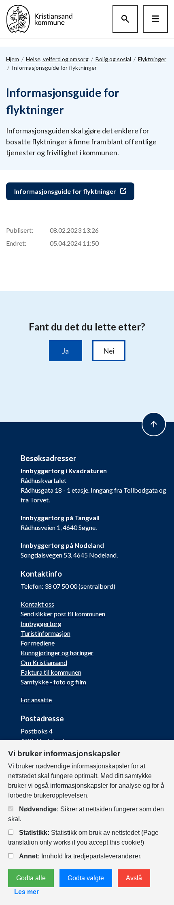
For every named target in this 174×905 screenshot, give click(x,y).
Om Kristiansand (44, 662)
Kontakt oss (37, 604)
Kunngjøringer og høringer (57, 652)
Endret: (16, 243)
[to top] (154, 424)
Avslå (134, 878)
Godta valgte (86, 878)
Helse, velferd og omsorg (57, 59)
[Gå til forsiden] (39, 18)
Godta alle (31, 878)
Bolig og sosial (113, 59)
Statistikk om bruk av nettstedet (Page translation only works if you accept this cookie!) (83, 837)
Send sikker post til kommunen (63, 614)
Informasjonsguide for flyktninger (65, 191)
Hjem (12, 59)
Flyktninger (152, 59)
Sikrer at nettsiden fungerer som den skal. (86, 814)
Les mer (26, 891)
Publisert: (19, 230)
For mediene (38, 643)
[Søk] (125, 19)
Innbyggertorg (41, 623)
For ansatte (36, 699)
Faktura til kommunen (51, 672)
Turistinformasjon (45, 633)
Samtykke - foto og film (53, 682)
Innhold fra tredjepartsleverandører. (80, 856)
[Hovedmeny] (155, 19)
